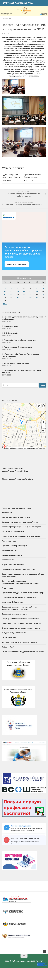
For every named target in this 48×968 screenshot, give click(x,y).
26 (18, 297)
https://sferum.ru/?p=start (21, 479)
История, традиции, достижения (17, 508)
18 (11, 294)
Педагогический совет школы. (18, 347)
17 (5, 294)
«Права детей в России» (13, 564)
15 (37, 291)
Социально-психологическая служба (19, 597)
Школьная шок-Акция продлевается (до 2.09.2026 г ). (21, 371)
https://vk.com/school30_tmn (15, 471)
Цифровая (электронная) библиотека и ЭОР (22, 623)
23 (43, 294)
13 (24, 291)
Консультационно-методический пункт (20, 522)
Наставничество (9, 550)
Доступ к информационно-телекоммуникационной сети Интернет (20, 582)
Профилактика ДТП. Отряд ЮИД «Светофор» (23, 592)
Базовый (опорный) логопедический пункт (21, 527)
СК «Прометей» (9, 637)
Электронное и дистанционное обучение (21, 628)
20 (24, 294)
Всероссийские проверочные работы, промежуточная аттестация (19, 608)
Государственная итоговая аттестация (20, 618)
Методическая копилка (13, 531)
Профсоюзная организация (14, 545)
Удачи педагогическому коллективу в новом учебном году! (24, 318)
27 (24, 297)
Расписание (7, 512)
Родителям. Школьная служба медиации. (21, 536)
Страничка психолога (12, 555)
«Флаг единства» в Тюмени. (17, 363)
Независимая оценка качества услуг (19, 569)
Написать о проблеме (16, 264)
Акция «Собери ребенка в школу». (20, 340)
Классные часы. (11, 326)
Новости (6, 18)
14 (30, 291)
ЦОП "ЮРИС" (37, 961)
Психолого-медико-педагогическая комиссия (23, 651)
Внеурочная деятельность (14, 633)
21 (30, 294)
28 (30, 297)
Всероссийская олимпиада (14, 614)
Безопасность (8, 560)
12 (18, 291)
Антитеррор (7, 588)
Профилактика (9, 541)
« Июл (4, 304)
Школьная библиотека (12, 602)
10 (5, 291)
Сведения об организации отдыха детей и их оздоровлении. (23, 575)
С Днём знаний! (11, 333)
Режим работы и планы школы (16, 517)
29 (37, 297)
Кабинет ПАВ (8, 647)
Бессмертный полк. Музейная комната (19, 642)
